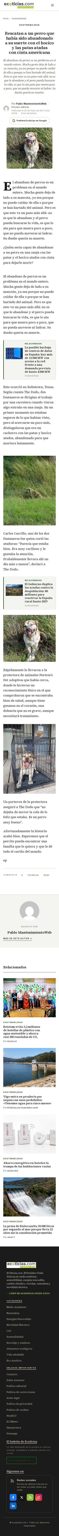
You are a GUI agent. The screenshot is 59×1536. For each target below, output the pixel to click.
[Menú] (52, 5)
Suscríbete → (21, 1460)
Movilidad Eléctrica (18, 1325)
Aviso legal (13, 1398)
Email (46, 875)
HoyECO (11, 1415)
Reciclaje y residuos (18, 1343)
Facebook (33, 875)
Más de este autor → (17, 938)
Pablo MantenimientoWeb (31, 103)
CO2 (9, 1331)
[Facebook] (13, 1497)
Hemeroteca (14, 1427)
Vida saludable (15, 1354)
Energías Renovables (19, 1319)
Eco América (14, 1360)
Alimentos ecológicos (19, 1348)
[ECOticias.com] (18, 5)
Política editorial (16, 1386)
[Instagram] (38, 1497)
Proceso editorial (20, 107)
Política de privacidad (19, 1404)
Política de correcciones (21, 1392)
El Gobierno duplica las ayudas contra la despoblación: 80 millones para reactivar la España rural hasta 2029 (39, 592)
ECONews (12, 1421)
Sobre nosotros (15, 1380)
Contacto (12, 1374)
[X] (21, 1497)
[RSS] (30, 1497)
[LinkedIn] (13, 1505)
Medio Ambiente (16, 1307)
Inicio (6, 18)
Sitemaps (12, 1433)
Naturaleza (13, 1313)
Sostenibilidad (19, 18)
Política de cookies (18, 1410)
